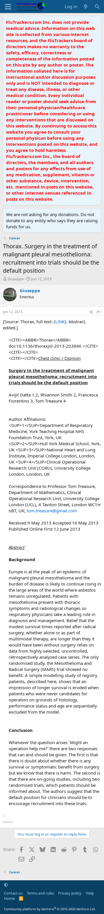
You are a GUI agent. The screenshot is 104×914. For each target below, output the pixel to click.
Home (9, 898)
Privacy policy (69, 893)
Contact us (13, 893)
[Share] (91, 312)
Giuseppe (16, 278)
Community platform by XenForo (50, 909)
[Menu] (8, 6)
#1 (99, 311)
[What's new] (85, 6)
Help (90, 893)
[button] (6, 884)
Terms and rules (40, 893)
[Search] (97, 6)
